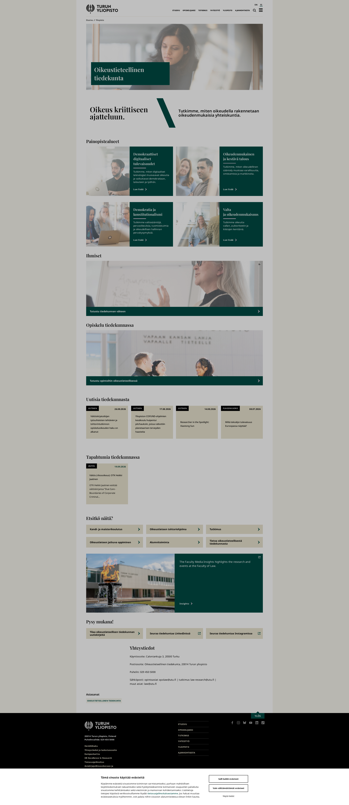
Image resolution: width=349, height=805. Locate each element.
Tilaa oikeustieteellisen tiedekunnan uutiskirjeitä (112, 633)
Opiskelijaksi (189, 10)
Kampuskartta (92, 754)
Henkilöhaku (91, 746)
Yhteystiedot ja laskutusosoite (101, 750)
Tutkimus (202, 10)
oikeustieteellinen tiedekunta (104, 700)
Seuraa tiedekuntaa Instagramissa (231, 633)
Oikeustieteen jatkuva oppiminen (110, 542)
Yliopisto (227, 10)
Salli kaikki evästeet (228, 779)
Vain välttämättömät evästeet (228, 788)
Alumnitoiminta (159, 542)
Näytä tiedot (228, 796)
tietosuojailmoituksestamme (163, 793)
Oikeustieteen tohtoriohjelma (168, 529)
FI (261, 4)
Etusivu (176, 10)
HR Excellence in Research (98, 758)
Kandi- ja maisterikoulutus (106, 529)
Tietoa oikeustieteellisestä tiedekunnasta (226, 542)
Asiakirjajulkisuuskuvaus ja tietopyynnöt (99, 768)
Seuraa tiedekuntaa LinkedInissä (170, 633)
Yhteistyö (215, 10)
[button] (261, 10)
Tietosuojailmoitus (94, 762)
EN (256, 4)
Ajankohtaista (242, 10)
